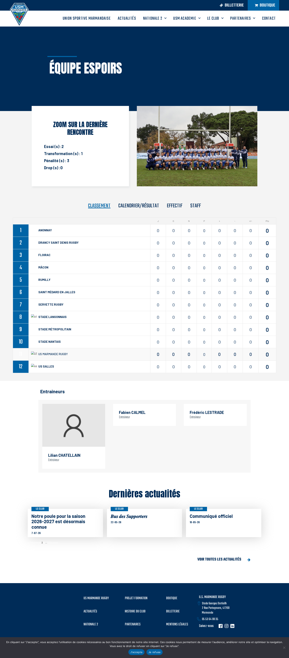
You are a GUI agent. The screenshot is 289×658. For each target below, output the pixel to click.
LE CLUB (213, 18)
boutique (171, 598)
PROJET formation (136, 598)
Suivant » (55, 542)
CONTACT (269, 18)
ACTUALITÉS (127, 18)
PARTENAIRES (240, 18)
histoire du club (135, 611)
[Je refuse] (284, 648)
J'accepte (136, 652)
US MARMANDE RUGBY (96, 598)
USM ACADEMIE (184, 18)
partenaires (133, 624)
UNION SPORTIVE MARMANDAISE (87, 18)
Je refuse (154, 652)
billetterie (173, 611)
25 (48, 542)
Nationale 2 (152, 18)
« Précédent (34, 542)
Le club (40, 509)
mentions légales (177, 624)
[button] (230, 5)
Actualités (90, 611)
